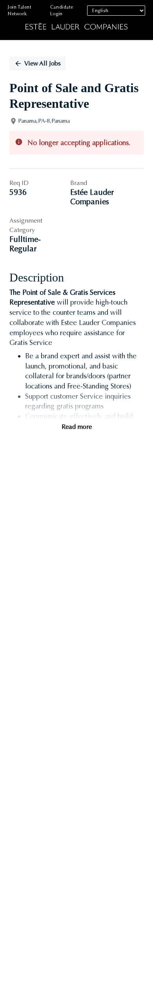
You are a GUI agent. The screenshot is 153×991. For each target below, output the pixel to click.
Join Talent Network (19, 10)
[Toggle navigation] (12, 20)
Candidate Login (61, 10)
